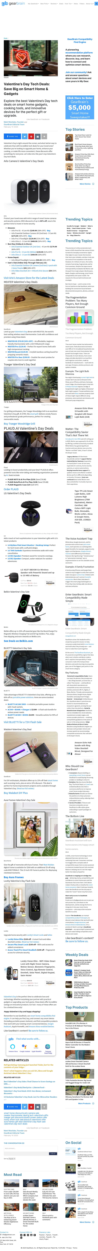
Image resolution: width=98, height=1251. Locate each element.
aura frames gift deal (13, 1122)
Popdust (42, 1235)
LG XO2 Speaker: (14, 556)
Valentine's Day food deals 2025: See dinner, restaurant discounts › (27, 1092)
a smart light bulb (87, 377)
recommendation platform (79, 52)
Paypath (48, 1237)
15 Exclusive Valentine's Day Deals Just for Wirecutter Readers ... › (30, 1098)
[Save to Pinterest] (31, 136)
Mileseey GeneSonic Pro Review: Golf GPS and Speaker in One (79, 1098)
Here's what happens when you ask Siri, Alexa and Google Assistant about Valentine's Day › (28, 1072)
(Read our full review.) (25, 788)
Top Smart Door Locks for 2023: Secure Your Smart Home (83, 137)
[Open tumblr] (35, 1235)
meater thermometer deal (15, 1115)
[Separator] (44, 136)
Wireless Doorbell (79, 233)
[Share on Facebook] (12, 136)
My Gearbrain (33, 4)
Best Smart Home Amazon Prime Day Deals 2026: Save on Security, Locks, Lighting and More (84, 147)
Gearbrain (84, 1182)
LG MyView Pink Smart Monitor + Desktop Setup (28, 545)
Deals (61, 4)
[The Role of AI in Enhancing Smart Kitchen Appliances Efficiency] (11, 1207)
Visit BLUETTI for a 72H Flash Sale (23, 722)
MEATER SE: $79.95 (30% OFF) (20, 341)
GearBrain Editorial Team (14, 124)
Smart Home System (79, 228)
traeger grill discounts (14, 1117)
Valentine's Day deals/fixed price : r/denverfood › (24, 1087)
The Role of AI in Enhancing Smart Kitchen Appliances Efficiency (11, 1220)
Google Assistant (80, 922)
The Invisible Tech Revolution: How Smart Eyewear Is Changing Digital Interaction (86, 1186)
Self (24, 1189)
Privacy (69, 1248)
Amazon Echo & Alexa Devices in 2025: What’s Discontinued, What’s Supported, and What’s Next (84, 176)
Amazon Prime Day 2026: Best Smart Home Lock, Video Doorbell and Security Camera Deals (84, 157)
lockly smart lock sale (13, 1120)
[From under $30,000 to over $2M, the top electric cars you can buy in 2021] (11, 1183)
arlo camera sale (31, 1113)
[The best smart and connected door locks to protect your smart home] (69, 138)
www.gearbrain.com (70, 636)
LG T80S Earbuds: (15, 550)
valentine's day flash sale (34, 1122)
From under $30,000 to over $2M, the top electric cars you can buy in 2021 (11, 1195)
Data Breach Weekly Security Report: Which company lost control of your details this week (30, 1196)
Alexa (76, 393)
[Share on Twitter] (25, 136)
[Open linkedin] (21, 1238)
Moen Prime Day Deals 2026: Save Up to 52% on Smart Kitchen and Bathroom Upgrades (83, 963)
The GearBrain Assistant (82, 652)
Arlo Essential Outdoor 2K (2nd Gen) (25, 246)
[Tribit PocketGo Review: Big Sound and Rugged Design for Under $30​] (79, 1074)
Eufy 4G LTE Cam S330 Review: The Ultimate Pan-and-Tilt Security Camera (50, 1195)
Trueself (55, 1235)
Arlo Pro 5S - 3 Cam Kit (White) (23, 252)
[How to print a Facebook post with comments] (50, 1207)
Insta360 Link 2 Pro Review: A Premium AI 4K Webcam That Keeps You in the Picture (78, 1025)
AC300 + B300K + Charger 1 (19, 709)
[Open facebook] (25, 1235)
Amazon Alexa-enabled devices (75, 925)
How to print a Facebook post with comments (49, 1217)
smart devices (89, 644)
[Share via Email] (38, 136)
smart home (53, 780)
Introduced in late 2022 (72, 439)
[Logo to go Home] (14, 4)
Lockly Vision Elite (15, 939)
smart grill (34, 414)
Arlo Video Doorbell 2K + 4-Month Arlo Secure (29, 271)
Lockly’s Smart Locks (35, 935)
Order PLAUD (11, 489)
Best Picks (44, 4)
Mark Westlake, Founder (14, 122)
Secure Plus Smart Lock (18, 944)
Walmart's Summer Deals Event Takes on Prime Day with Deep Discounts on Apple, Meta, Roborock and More (83, 973)
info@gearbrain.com (8, 1234)
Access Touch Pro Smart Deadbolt (22, 950)
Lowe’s (88, 784)
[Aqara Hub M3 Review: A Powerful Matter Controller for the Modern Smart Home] (79, 1036)
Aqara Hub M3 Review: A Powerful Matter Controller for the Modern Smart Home (77, 1044)
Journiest (42, 1237)
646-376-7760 (6, 1237)
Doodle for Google (73, 226)
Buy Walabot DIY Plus (16, 793)
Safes (49, 935)
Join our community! (76, 72)
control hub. (81, 575)
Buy (53, 260)
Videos (81, 4)
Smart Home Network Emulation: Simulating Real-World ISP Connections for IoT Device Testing (86, 1200)
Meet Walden (48, 864)
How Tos (68, 4)
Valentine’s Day (21, 331)
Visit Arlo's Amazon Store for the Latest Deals (29, 278)
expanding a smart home (77, 775)
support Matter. (86, 459)
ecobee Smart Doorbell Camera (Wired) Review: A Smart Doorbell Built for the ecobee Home (30, 1220)
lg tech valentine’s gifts (37, 1115)
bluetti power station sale (35, 1117)
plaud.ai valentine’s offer (35, 1120)
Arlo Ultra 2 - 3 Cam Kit (20, 254)
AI (7, 475)
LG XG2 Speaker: (14, 558)
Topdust (48, 1235)
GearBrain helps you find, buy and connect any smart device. (85, 1156)
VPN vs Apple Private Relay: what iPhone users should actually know (86, 1213)
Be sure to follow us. (38, 1030)
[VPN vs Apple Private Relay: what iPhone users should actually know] (70, 1212)
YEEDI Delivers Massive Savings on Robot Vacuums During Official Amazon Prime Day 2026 (83, 984)
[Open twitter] (21, 1235)
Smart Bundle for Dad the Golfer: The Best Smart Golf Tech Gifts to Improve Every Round (82, 994)
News (76, 4)
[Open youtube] (31, 1235)
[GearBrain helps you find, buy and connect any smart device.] (70, 1152)
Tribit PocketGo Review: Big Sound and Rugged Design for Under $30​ (78, 1081)
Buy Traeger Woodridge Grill (19, 423)
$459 (24, 704)
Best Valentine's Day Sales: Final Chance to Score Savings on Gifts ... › (29, 1082)
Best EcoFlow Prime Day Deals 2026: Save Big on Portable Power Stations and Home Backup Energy (84, 166)
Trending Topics (79, 219)
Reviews (54, 4)
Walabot (83, 226)
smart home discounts (14, 1113)
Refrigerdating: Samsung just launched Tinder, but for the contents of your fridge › (28, 1066)
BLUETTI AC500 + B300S (18, 715)
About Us (89, 4)
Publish (53, 1153)
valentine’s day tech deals (15, 1124)
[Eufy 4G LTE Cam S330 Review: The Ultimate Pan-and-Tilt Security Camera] (50, 1183)
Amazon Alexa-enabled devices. (41, 1026)
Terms (75, 1248)
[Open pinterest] (28, 1235)
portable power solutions (23, 697)
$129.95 (22, 346)
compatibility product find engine (76, 918)
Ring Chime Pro (75, 235)
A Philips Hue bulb (71, 387)
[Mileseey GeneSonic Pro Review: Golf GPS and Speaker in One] (79, 1090)
